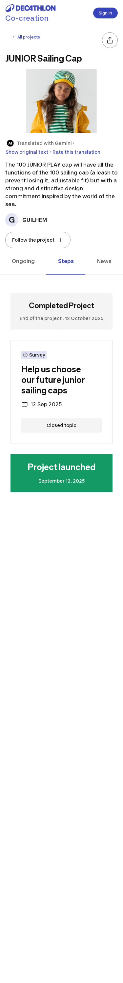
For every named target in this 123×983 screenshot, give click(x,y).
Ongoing (23, 261)
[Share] (110, 40)
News (104, 261)
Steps (66, 261)
